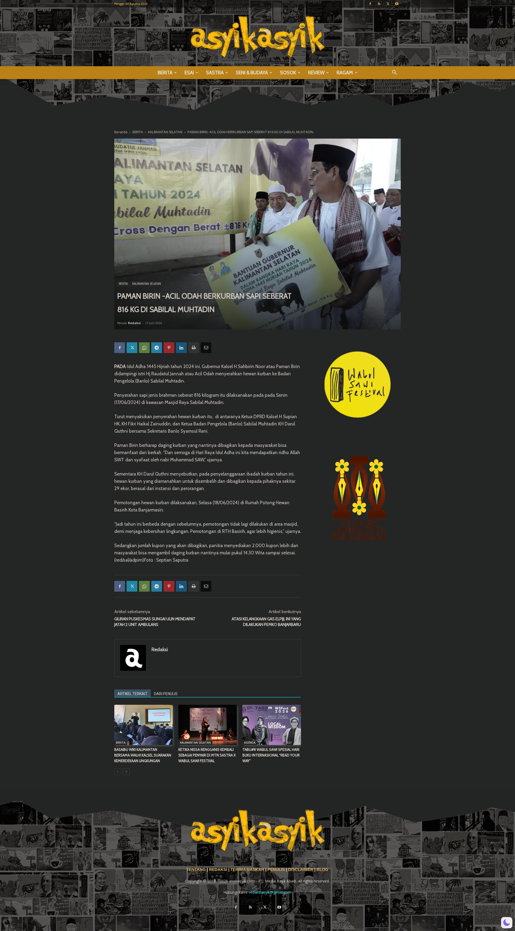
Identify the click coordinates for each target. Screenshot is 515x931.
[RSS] (379, 4)
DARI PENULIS (166, 694)
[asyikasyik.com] (257, 37)
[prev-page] (117, 771)
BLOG (322, 869)
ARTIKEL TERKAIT (132, 694)
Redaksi (134, 323)
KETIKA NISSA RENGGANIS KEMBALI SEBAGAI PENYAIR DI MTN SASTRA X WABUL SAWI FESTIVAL (207, 755)
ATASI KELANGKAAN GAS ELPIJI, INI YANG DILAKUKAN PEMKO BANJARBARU (266, 622)
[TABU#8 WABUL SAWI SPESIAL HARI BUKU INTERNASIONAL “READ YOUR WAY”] (271, 725)
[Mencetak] (193, 347)
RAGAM (345, 73)
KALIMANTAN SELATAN (165, 132)
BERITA (165, 73)
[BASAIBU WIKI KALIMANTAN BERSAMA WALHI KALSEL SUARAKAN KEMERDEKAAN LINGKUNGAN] (143, 725)
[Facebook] (370, 4)
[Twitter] (388, 4)
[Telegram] (156, 347)
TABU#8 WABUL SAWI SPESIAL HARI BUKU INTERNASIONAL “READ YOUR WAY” (271, 755)
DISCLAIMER (300, 869)
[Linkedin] (181, 347)
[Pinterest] (169, 347)
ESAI (189, 73)
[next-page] (126, 771)
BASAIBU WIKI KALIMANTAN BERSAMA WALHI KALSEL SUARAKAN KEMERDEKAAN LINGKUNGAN (142, 755)
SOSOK (288, 73)
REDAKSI (218, 869)
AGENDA (250, 742)
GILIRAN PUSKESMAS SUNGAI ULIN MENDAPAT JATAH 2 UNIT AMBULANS (155, 622)
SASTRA (215, 73)
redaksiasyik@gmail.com (270, 892)
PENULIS (276, 869)
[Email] (206, 347)
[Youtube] (397, 4)
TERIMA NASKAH (247, 869)
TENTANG (196, 869)
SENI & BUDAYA (252, 73)
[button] (394, 73)
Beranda (120, 132)
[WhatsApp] (144, 347)
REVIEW (316, 73)
